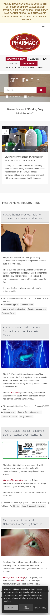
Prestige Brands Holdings (14, 577)
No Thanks (25, 608)
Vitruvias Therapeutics (13, 480)
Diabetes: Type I (8, 313)
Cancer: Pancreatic (9, 416)
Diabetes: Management (37, 309)
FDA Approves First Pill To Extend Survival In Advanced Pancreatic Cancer (22, 331)
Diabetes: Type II (11, 304)
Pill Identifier (12, 63)
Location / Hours (13, 67)
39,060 (19, 580)
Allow (10, 608)
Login (40, 67)
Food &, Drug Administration (13, 309)
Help (44, 59)
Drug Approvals (26, 416)
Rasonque (15, 392)
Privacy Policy (40, 608)
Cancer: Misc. (9, 412)
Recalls (16, 505)
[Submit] (41, 90)
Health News (16, 96)
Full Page (7, 301)
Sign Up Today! (29, 67)
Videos (31, 96)
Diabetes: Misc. (27, 304)
